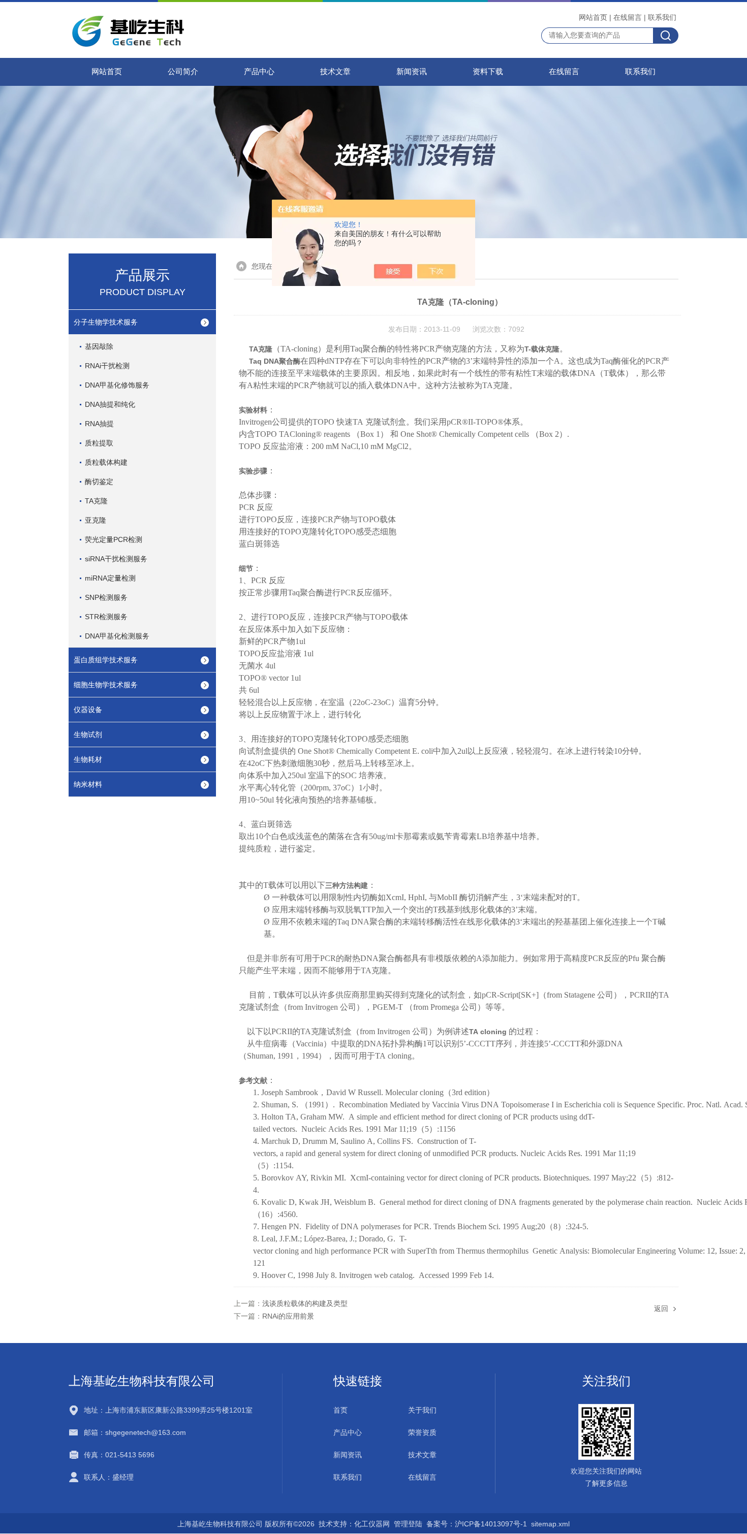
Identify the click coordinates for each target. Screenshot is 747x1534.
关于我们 (422, 1410)
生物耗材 (88, 759)
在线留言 (627, 17)
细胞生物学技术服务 (106, 685)
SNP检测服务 (106, 597)
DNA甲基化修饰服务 (117, 385)
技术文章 (335, 72)
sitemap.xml (550, 1524)
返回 (661, 1308)
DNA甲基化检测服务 (117, 636)
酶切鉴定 (99, 481)
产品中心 (259, 72)
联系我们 (662, 17)
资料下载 (488, 72)
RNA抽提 (99, 424)
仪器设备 (88, 710)
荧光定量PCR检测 (113, 539)
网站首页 (593, 17)
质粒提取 (99, 443)
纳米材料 (88, 784)
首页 (340, 1410)
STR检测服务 (106, 617)
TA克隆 (96, 501)
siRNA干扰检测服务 (116, 559)
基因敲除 (99, 346)
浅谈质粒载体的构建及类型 (305, 1303)
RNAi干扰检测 (107, 366)
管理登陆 (408, 1524)
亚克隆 (95, 520)
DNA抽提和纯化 (110, 404)
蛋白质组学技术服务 (106, 660)
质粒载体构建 (106, 462)
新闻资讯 (411, 72)
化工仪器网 (372, 1524)
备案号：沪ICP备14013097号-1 (476, 1524)
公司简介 (183, 72)
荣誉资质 (422, 1432)
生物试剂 (88, 734)
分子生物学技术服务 (106, 322)
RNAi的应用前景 (288, 1316)
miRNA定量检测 (110, 578)
